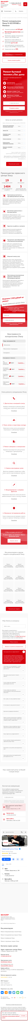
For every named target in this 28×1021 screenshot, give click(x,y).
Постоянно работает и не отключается (6, 376)
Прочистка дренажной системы (7, 147)
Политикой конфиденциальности (17, 802)
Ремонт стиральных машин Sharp (10, 941)
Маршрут (7, 859)
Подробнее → (21, 363)
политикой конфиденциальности (16, 324)
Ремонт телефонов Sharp (8, 938)
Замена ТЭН (5, 130)
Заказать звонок (14, 540)
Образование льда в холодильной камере (6, 383)
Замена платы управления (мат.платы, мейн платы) (8, 126)
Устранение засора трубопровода (7, 135)
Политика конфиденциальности (14, 1004)
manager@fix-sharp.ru (7, 965)
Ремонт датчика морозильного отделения (8, 143)
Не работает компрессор (5, 363)
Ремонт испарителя (7, 139)
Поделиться (2, 992)
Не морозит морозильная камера (6, 369)
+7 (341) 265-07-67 (15, 3)
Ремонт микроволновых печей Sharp (11, 931)
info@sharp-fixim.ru (6, 962)
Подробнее (14, 410)
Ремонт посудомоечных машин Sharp (11, 935)
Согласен (23, 1015)
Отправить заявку (14, 108)
